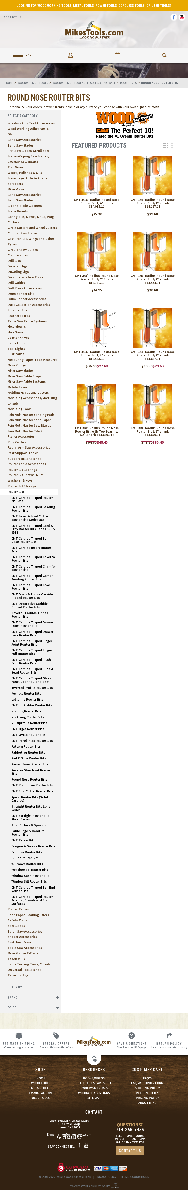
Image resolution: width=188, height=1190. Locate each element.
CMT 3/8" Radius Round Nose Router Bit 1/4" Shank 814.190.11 (97, 279)
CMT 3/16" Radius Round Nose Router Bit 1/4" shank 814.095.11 (96, 203)
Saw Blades (16, 925)
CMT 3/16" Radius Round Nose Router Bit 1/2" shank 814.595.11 (96, 355)
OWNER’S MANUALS (94, 1088)
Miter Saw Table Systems (27, 381)
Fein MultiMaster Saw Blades (29, 425)
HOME (40, 1078)
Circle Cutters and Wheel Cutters (32, 227)
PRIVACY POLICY (106, 1176)
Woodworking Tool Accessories (31, 123)
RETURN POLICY (147, 1093)
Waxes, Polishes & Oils (25, 172)
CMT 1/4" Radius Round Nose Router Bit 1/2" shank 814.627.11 (153, 355)
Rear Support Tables (23, 453)
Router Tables (18, 909)
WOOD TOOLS (40, 1083)
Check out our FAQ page (132, 1045)
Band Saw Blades (21, 145)
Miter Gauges (18, 365)
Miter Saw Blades (21, 370)
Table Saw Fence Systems (27, 321)
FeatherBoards (19, 315)
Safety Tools (17, 920)
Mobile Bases (17, 387)
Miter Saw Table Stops (25, 376)
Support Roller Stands (24, 458)
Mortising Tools (20, 409)
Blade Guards (18, 211)
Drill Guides (16, 282)
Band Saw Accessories (24, 139)
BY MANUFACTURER (41, 1093)
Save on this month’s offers (56, 1045)
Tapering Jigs (18, 975)
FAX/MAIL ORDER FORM (147, 1083)
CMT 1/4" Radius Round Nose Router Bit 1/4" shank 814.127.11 (153, 203)
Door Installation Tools (25, 277)
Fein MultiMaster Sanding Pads (31, 414)
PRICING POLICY (147, 1097)
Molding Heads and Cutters (28, 392)
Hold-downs (17, 326)
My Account (70, 55)
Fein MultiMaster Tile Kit (26, 431)
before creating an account (18, 1045)
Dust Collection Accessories (29, 304)
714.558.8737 (72, 1137)
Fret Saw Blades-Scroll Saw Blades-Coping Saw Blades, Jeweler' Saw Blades (28, 156)
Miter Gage (16, 189)
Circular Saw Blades (23, 233)
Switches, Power (20, 942)
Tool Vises (15, 167)
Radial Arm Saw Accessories (29, 447)
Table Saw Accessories (25, 948)
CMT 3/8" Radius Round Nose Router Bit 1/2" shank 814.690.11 (153, 431)
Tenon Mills (16, 959)
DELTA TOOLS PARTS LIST (93, 1083)
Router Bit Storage (22, 486)
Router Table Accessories (27, 464)
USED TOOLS (41, 1097)
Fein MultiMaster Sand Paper (29, 420)
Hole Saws (15, 332)
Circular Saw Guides (23, 249)
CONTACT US (130, 1151)
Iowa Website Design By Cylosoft (89, 1186)
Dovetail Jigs (18, 266)
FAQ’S (147, 1078)
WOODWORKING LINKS (94, 1093)
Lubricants (16, 354)
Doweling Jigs (18, 272)
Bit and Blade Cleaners (25, 205)
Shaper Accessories (22, 936)
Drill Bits (14, 260)
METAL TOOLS (40, 1088)
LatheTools (16, 343)
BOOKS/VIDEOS (94, 1078)
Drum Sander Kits (21, 293)
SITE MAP (94, 1097)
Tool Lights (16, 348)
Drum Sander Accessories (27, 299)
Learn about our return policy (169, 1045)
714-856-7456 (130, 1129)
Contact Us (12, 17)
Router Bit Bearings (22, 469)
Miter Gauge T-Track (23, 953)
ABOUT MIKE (147, 1102)
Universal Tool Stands (24, 969)
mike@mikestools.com (74, 1134)
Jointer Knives (18, 337)
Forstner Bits (17, 310)
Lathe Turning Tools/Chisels (29, 964)
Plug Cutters (17, 442)
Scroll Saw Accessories (25, 931)
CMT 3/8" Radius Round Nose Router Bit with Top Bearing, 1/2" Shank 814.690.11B (97, 431)
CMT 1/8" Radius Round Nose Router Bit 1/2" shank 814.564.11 (153, 279)
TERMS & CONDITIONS (134, 1176)
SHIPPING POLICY (147, 1088)
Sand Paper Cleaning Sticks (28, 915)
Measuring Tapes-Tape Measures (32, 359)
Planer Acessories (21, 436)
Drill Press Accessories (25, 288)
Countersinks (18, 255)
